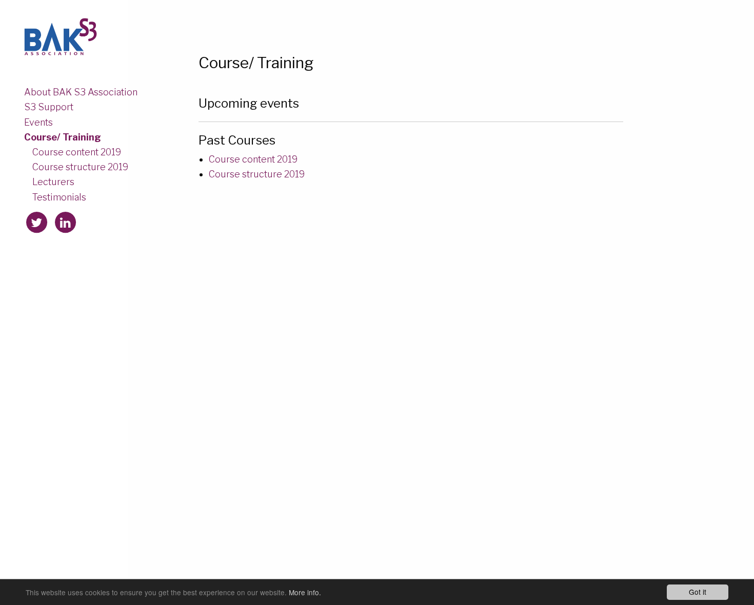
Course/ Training (62, 137)
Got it (697, 592)
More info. (305, 592)
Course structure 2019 (80, 167)
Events (38, 122)
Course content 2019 (76, 152)
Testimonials (59, 196)
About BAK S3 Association (80, 92)
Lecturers (53, 181)
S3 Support (48, 107)
